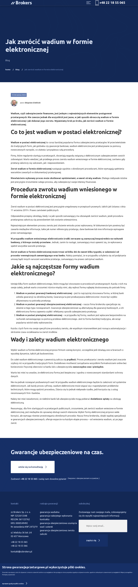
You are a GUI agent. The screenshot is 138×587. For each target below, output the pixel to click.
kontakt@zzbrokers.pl (21, 551)
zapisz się (91, 540)
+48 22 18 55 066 (19, 546)
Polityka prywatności (8, 574)
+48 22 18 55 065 (28, 479)
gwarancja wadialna (49, 512)
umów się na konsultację (31, 467)
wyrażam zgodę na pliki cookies (13, 583)
